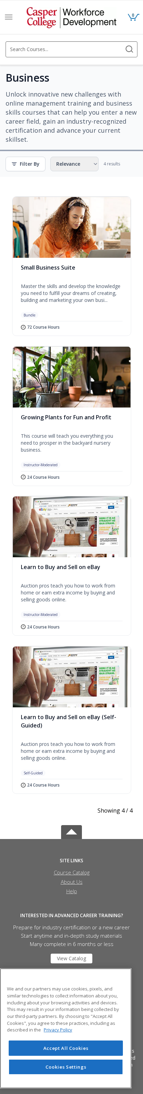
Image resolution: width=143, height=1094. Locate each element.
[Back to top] (71, 830)
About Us (72, 881)
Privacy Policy (58, 1030)
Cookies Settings (65, 1067)
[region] (66, 1028)
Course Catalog (72, 872)
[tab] (71, 860)
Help (71, 891)
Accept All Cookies (66, 1048)
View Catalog (71, 958)
